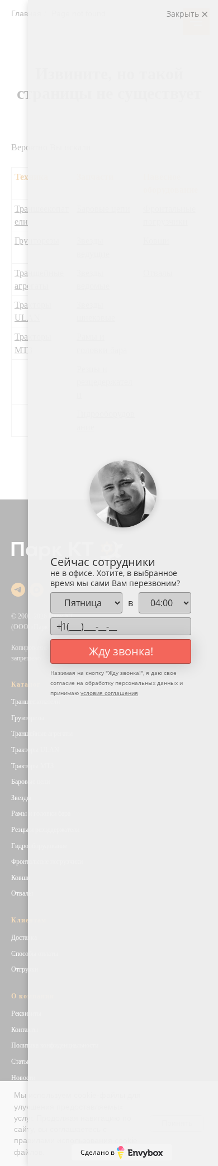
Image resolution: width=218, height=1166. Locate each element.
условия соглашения (109, 693)
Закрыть (184, 13)
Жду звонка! (121, 651)
